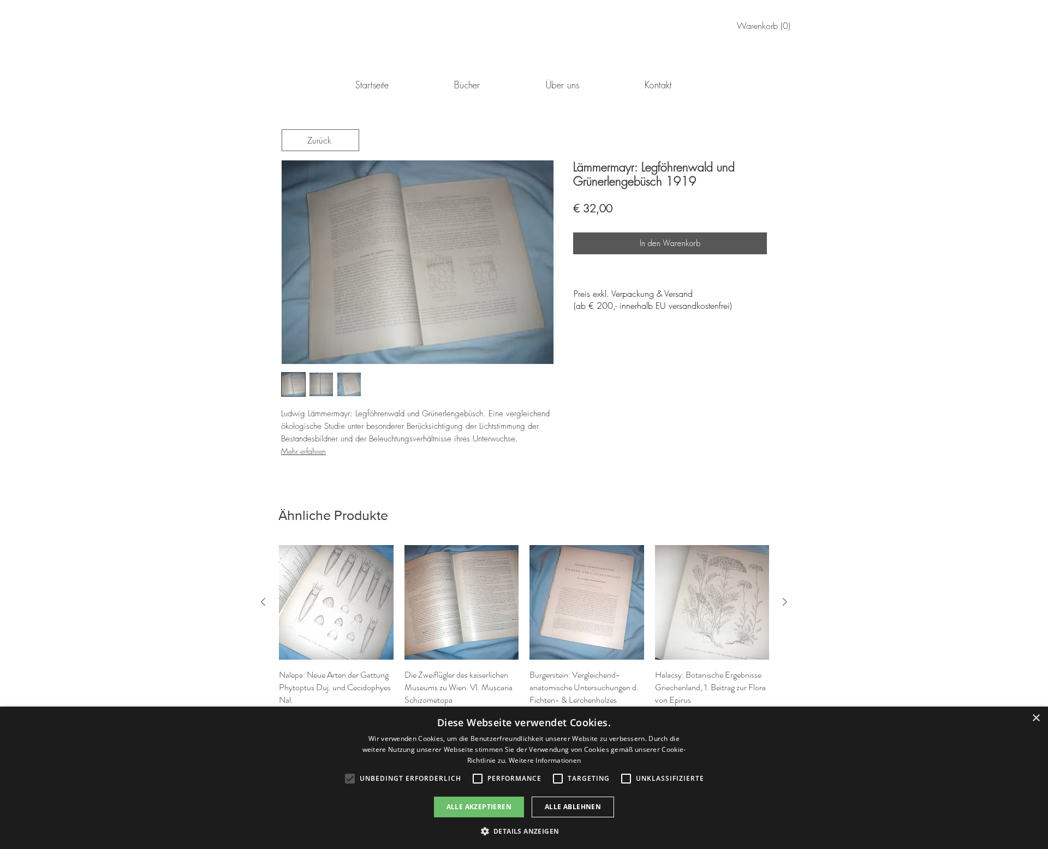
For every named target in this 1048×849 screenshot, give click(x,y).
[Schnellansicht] (336, 602)
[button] (524, 831)
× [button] (1036, 718)
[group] (524, 633)
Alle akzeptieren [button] (478, 806)
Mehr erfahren (303, 451)
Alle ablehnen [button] (573, 806)
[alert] (524, 778)
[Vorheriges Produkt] (263, 601)
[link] (766, 26)
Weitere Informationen (545, 760)
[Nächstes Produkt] (784, 601)
